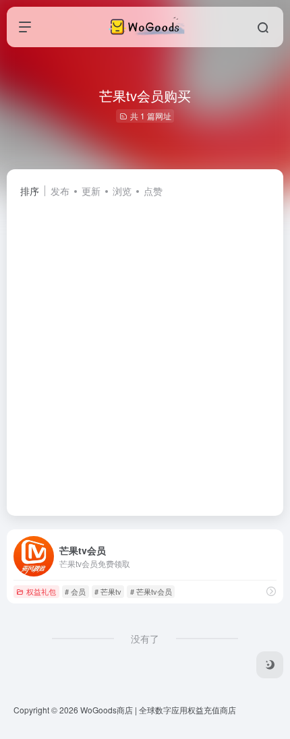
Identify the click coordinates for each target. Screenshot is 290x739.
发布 (60, 191)
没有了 (145, 638)
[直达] (271, 591)
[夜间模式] (269, 664)
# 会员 (75, 591)
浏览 (122, 191)
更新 (91, 191)
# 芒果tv (107, 591)
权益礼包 (41, 591)
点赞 (153, 191)
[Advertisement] (145, 351)
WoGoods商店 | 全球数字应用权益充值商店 (158, 709)
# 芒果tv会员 (151, 591)
